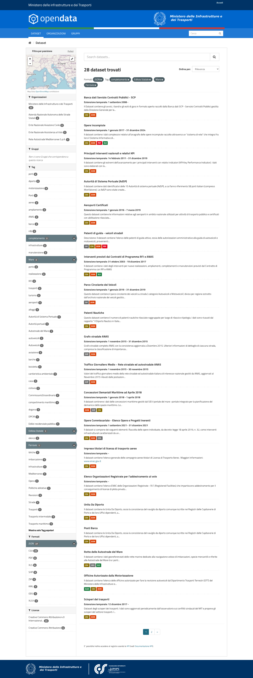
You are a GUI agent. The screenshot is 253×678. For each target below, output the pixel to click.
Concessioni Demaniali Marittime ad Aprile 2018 (113, 392)
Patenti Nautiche (94, 313)
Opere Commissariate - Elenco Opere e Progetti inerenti (117, 420)
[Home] (29, 42)
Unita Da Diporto (94, 504)
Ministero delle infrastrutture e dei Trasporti (59, 5)
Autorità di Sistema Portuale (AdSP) (105, 181)
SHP (86, 354)
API (128, 646)
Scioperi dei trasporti (96, 599)
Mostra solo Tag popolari (41, 530)
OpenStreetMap (42, 91)
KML (99, 438)
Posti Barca (91, 528)
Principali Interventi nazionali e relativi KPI (109, 153)
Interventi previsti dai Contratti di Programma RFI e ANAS (119, 257)
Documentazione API (143, 646)
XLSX (87, 589)
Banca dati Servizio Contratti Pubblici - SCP (110, 97)
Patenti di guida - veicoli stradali (103, 233)
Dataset (36, 33)
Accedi (220, 2)
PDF (99, 143)
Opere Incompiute (94, 125)
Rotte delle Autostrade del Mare (103, 552)
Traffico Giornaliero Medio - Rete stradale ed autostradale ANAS (122, 364)
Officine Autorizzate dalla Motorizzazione (108, 575)
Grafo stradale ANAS (96, 336)
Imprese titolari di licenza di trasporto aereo (110, 448)
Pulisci (70, 51)
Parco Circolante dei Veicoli (100, 285)
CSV (86, 115)
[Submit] (220, 33)
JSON (93, 115)
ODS (92, 565)
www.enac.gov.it (92, 461)
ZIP (86, 246)
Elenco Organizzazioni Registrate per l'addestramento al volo (120, 476)
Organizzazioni (56, 33)
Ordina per (184, 69)
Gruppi (75, 33)
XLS (105, 143)
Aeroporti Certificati (96, 205)
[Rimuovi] (101, 79)
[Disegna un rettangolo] (72, 59)
